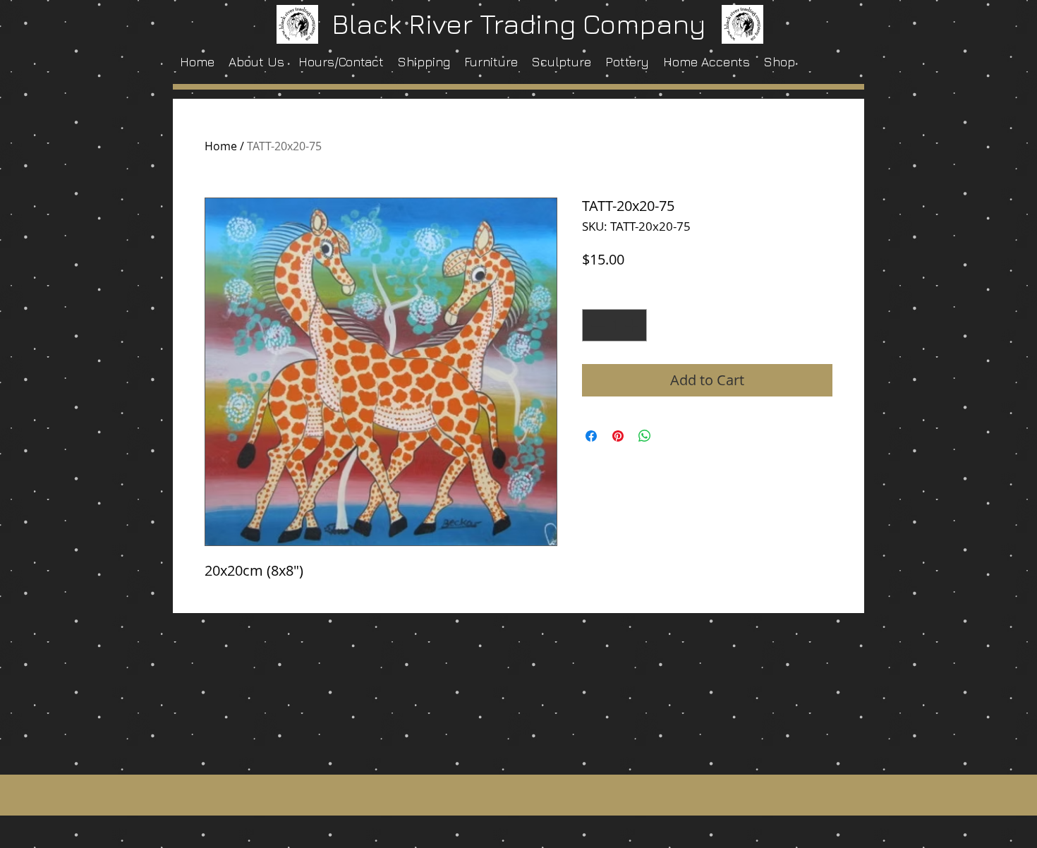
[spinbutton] (614, 325)
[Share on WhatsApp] (644, 436)
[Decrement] (596, 325)
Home (221, 146)
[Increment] (633, 325)
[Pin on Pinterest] (618, 436)
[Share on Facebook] (591, 436)
